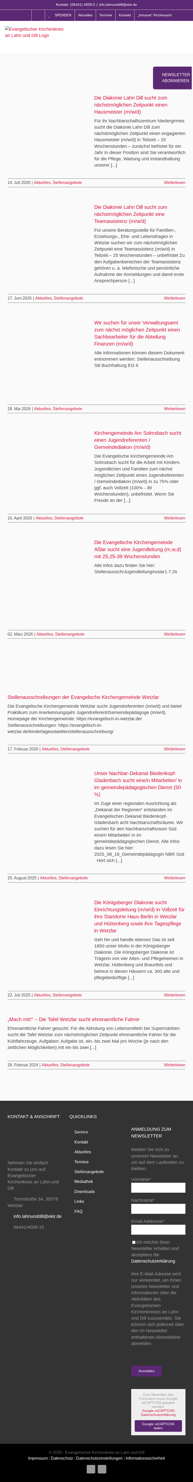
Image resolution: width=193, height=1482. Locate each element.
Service (81, 1132)
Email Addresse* (147, 1221)
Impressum (38, 1458)
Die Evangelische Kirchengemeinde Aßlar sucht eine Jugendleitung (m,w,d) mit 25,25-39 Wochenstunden (137, 549)
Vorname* (141, 1179)
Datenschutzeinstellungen (99, 1458)
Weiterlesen (174, 182)
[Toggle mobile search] (175, 37)
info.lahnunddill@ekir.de (118, 5)
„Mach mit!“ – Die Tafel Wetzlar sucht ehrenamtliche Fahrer (74, 1019)
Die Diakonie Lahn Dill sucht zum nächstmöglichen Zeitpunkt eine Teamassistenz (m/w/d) (130, 214)
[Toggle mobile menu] (185, 37)
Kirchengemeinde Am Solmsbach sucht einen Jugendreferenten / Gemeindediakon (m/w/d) (137, 440)
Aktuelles (42, 182)
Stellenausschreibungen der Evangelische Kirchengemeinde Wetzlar (83, 697)
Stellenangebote (67, 182)
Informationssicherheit (145, 1458)
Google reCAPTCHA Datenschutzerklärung (158, 1413)
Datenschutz (62, 1458)
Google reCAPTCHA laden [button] (158, 1426)
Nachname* (143, 1200)
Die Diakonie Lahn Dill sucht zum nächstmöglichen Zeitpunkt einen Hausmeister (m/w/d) (130, 105)
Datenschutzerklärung (153, 1261)
